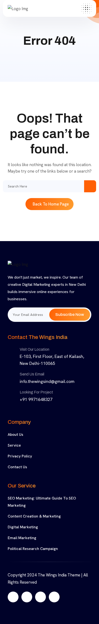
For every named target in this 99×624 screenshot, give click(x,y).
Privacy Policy (20, 456)
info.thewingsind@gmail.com (47, 381)
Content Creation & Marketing (34, 516)
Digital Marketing (23, 527)
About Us (15, 434)
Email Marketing (22, 537)
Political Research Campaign (33, 548)
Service (14, 445)
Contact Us (17, 466)
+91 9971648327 (36, 399)
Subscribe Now (69, 314)
